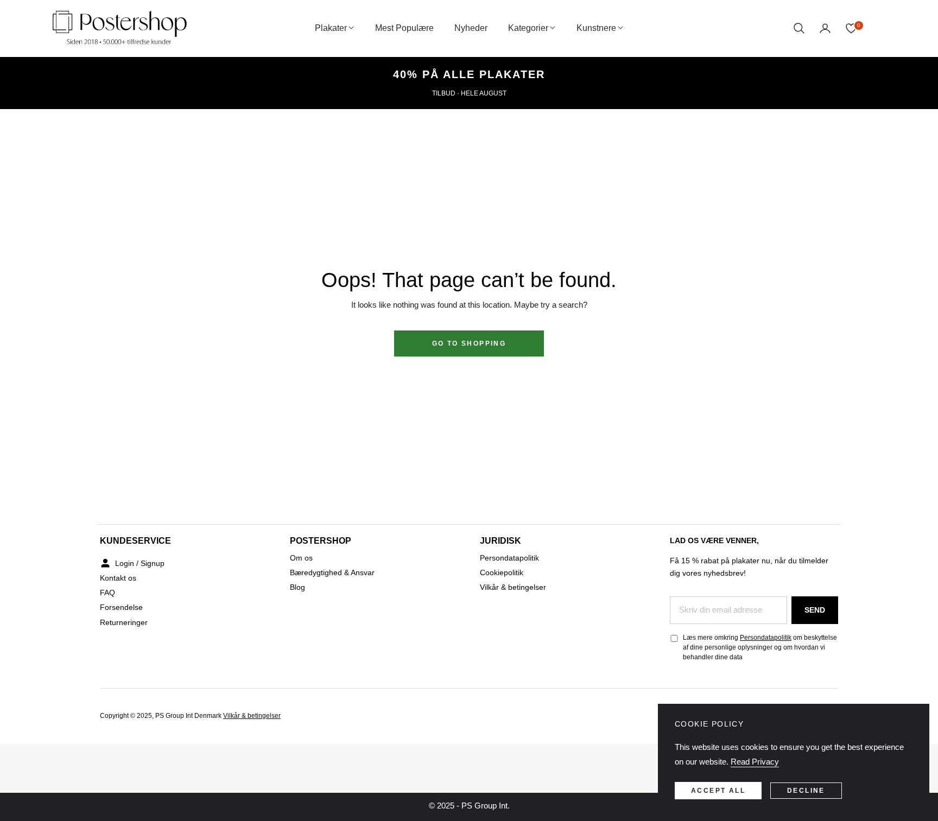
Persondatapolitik (509, 557)
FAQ (107, 592)
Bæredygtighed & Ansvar (332, 572)
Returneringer (124, 622)
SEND (814, 610)
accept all (718, 790)
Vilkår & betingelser (513, 587)
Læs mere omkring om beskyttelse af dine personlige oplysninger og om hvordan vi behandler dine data (760, 647)
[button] (799, 28)
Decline (806, 790)
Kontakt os (118, 578)
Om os (301, 557)
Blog (297, 587)
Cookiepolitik (501, 572)
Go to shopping (469, 343)
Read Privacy (755, 761)
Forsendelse (121, 607)
